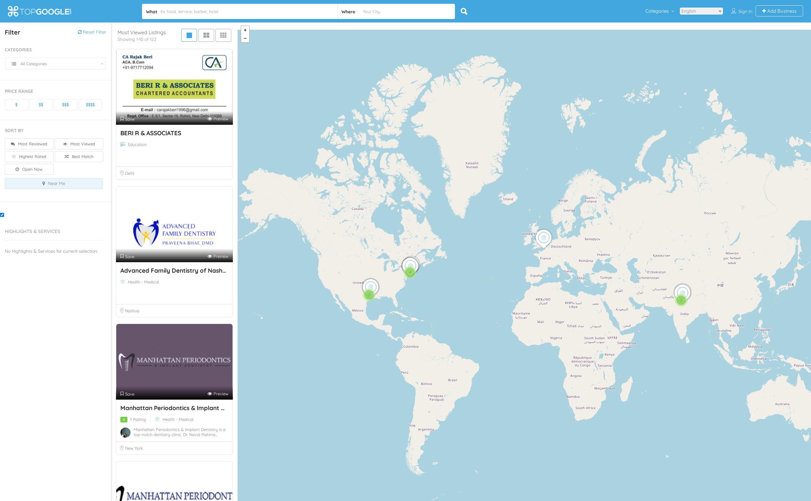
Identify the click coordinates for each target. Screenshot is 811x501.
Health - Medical (143, 281)
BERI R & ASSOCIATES (150, 133)
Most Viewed (82, 143)
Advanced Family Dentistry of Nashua (175, 270)
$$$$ (90, 104)
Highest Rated (32, 156)
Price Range (19, 91)
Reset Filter (94, 32)
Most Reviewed (32, 143)
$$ (41, 104)
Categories (657, 11)
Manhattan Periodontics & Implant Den (177, 408)
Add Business (781, 11)
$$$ (65, 104)
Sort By (14, 130)
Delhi (129, 173)
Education (137, 144)
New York (134, 448)
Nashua (132, 310)
